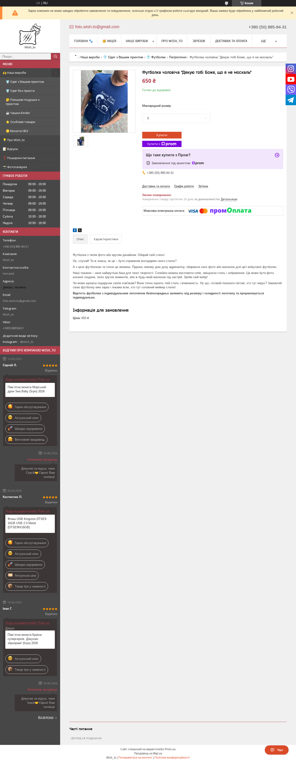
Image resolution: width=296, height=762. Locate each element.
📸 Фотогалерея (15, 167)
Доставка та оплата (231, 41)
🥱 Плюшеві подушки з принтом (23, 102)
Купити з (153, 144)
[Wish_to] (30, 34)
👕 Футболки (156, 57)
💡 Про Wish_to (14, 140)
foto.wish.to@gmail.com (19, 301)
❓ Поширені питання (19, 158)
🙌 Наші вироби (14, 73)
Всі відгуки (45, 717)
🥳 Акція (109, 41)
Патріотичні (177, 57)
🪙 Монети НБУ (17, 131)
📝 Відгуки (10, 149)
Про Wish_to (171, 41)
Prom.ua (170, 749)
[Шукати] (55, 56)
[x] (80, 231)
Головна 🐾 (83, 41)
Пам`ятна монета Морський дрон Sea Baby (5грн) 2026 (27, 389)
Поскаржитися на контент (135, 757)
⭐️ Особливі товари (20, 122)
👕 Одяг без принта (20, 91)
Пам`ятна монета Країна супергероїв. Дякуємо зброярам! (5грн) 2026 (25, 639)
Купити (162, 135)
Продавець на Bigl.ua (148, 753)
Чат (280, 750)
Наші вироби (137, 41)
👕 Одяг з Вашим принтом (25, 82)
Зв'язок (199, 41)
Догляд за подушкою (86, 738)
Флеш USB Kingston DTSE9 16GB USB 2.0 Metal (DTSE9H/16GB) (27, 523)
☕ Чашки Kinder (18, 113)
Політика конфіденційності (172, 757)
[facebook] (75, 231)
